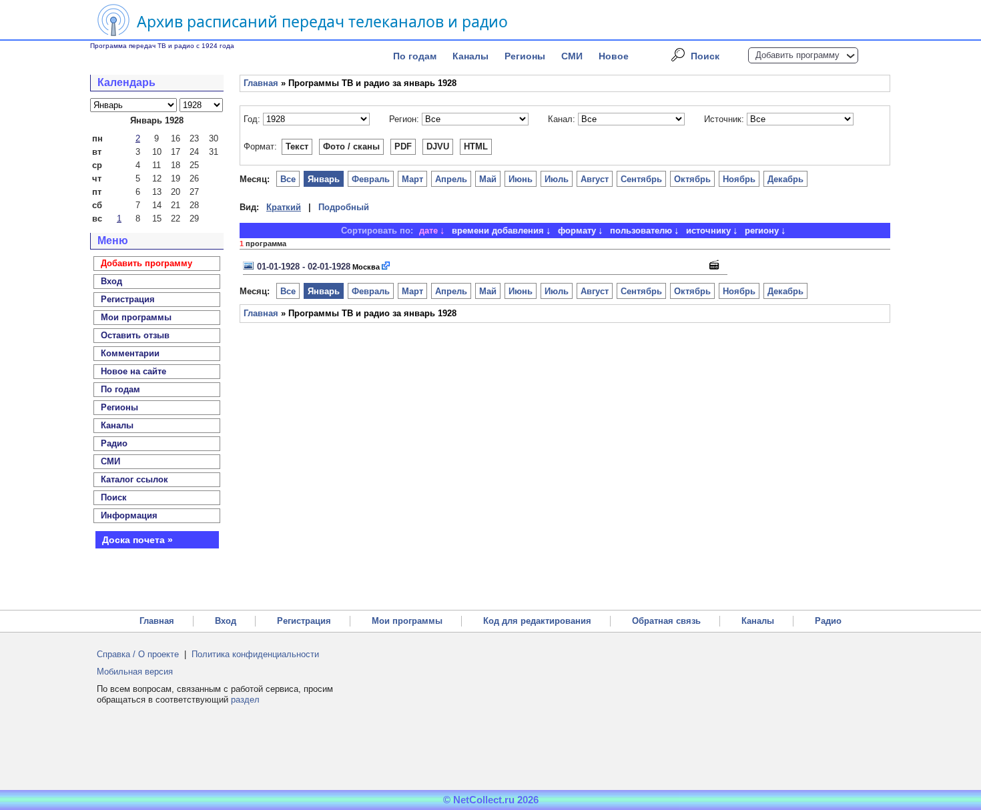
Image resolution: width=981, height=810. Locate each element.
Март (412, 179)
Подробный (343, 207)
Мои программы (136, 317)
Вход (225, 621)
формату (577, 231)
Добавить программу (797, 55)
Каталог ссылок (134, 479)
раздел (245, 700)
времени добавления (498, 231)
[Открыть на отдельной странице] (386, 267)
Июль (557, 179)
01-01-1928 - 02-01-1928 (303, 267)
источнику (708, 231)
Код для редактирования (537, 621)
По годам (414, 56)
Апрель (451, 179)
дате (428, 231)
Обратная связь (666, 621)
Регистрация (304, 621)
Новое (614, 56)
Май (488, 179)
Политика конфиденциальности (255, 654)
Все (288, 179)
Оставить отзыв (135, 335)
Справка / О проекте (138, 654)
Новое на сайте (133, 371)
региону (762, 231)
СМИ (572, 56)
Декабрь (785, 179)
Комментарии (130, 353)
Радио (114, 443)
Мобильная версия (135, 672)
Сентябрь (641, 179)
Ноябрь (739, 179)
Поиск (705, 56)
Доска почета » (137, 539)
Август (595, 179)
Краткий (283, 207)
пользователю (641, 231)
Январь (324, 179)
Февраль (371, 179)
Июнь (521, 179)
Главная (261, 83)
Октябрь (692, 179)
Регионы (525, 56)
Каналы (470, 56)
